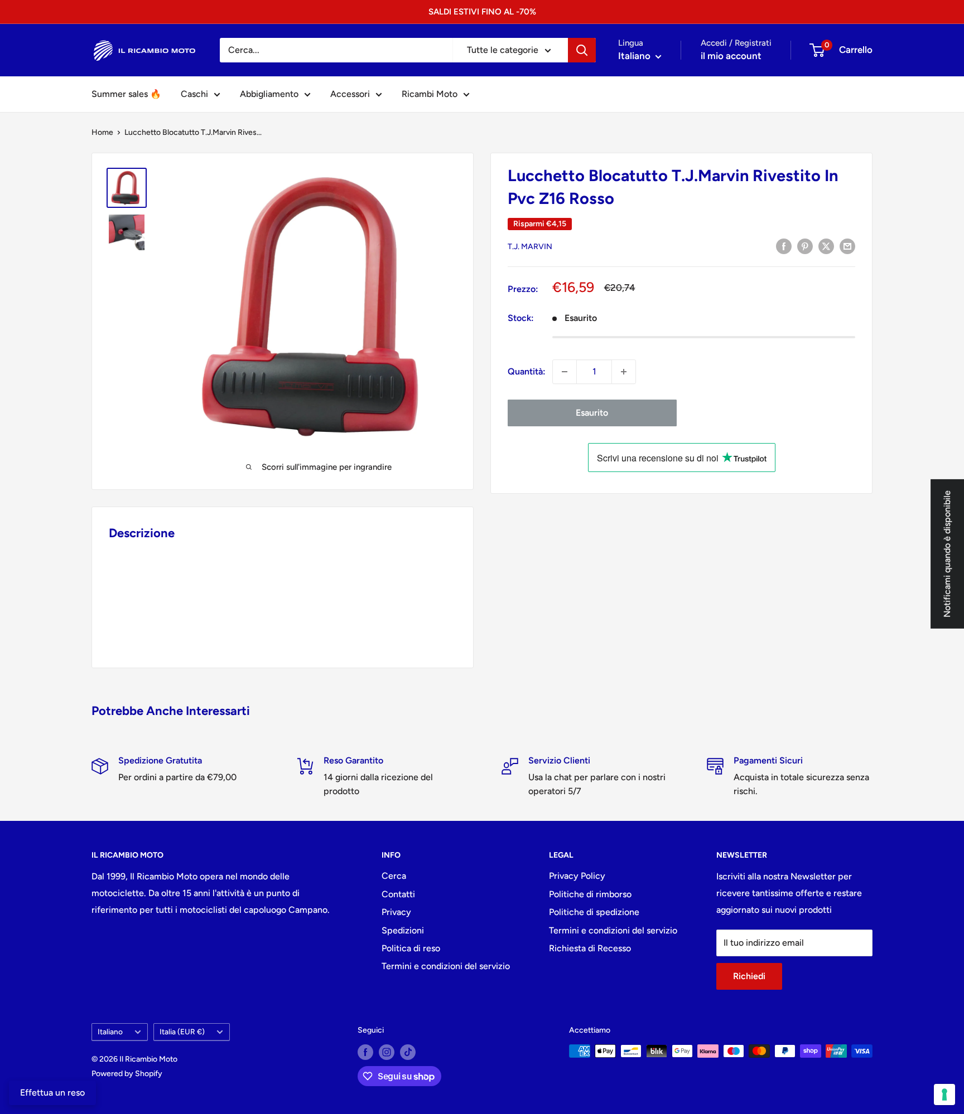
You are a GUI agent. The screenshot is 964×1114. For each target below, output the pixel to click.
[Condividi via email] (847, 245)
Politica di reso (411, 948)
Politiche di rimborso (590, 894)
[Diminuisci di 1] (564, 371)
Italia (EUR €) (182, 1031)
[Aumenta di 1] (623, 371)
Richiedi (749, 976)
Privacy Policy (577, 875)
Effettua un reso (52, 1092)
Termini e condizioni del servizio (446, 966)
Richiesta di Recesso (590, 948)
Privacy (396, 912)
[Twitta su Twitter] (826, 245)
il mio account (731, 55)
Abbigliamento (269, 94)
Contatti (398, 894)
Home (102, 132)
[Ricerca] (582, 50)
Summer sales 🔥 (126, 94)
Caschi (194, 94)
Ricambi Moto (429, 94)
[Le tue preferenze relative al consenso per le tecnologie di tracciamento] (944, 1094)
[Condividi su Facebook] (784, 245)
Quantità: (527, 371)
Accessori (350, 94)
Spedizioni (403, 930)
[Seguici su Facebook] (365, 1052)
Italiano (110, 1031)
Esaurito (592, 412)
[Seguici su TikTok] (408, 1052)
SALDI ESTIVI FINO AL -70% (482, 12)
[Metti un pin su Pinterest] (805, 245)
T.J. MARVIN (530, 246)
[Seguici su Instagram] (386, 1052)
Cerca (394, 875)
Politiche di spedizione (594, 912)
